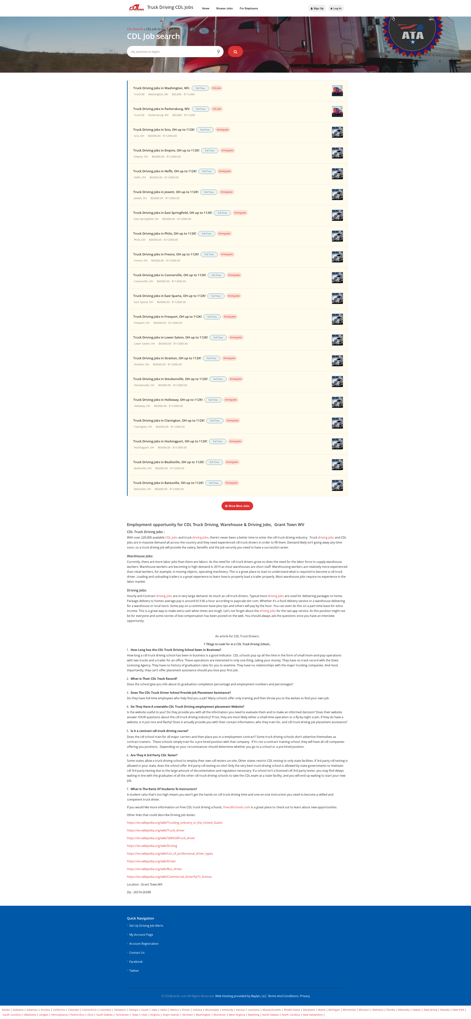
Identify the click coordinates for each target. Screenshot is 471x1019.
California (59, 1009)
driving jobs (326, 537)
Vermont (187, 1014)
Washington (203, 1014)
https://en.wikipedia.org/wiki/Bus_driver (154, 869)
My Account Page (141, 935)
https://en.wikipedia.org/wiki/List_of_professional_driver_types (170, 853)
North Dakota (270, 1014)
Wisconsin (219, 1014)
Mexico (174, 1009)
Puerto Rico (77, 1014)
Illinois (186, 1009)
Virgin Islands (171, 1014)
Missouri (364, 1009)
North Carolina (291, 1014)
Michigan (334, 1009)
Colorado (73, 1009)
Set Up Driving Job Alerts (146, 926)
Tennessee (122, 1014)
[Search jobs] (235, 51)
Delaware (120, 1009)
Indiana (197, 1009)
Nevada (445, 1009)
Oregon (43, 1014)
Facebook (136, 962)
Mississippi (212, 1009)
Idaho (163, 1009)
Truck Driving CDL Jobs (170, 7)
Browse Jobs (224, 8)
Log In (337, 8)
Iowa (154, 1009)
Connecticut (89, 1009)
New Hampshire (313, 1014)
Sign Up (318, 8)
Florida (390, 1009)
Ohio (90, 1014)
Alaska (6, 1009)
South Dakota (104, 1014)
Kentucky (227, 1009)
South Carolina (12, 1014)
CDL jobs (171, 537)
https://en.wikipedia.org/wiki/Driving (152, 846)
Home (205, 8)
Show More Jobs (239, 506)
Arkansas (32, 1009)
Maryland (309, 1009)
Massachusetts (272, 1009)
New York (458, 1009)
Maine (321, 1009)
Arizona (45, 1009)
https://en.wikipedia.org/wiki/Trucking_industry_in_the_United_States (174, 823)
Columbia (105, 1009)
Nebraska (404, 1009)
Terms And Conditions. (284, 996)
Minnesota (349, 1009)
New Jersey (430, 1009)
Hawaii (416, 1009)
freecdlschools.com (236, 807)
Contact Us (137, 953)
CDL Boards (135, 29)
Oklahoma (30, 1014)
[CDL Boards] (137, 8)
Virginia (155, 1014)
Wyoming (253, 1014)
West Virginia (237, 1014)
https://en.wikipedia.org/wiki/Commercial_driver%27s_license (169, 877)
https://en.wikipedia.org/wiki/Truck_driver (156, 830)
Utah (144, 1014)
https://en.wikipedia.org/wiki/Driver (151, 861)
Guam (145, 1009)
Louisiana (254, 1009)
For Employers (249, 8)
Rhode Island (292, 1009)
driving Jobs (200, 537)
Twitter (134, 971)
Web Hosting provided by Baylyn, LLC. (241, 996)
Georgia (133, 1009)
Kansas (240, 1009)
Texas (135, 1014)
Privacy (305, 996)
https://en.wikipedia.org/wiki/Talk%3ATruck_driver (161, 838)
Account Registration (143, 944)
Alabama (18, 1009)
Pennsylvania (59, 1014)
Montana (377, 1009)
